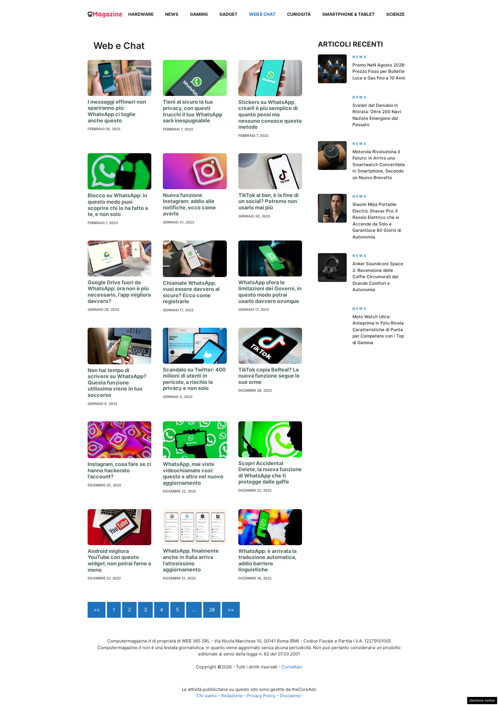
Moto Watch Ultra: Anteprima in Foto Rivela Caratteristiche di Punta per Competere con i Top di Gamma (378, 329)
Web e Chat (262, 14)
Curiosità (299, 14)
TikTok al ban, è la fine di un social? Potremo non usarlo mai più (268, 201)
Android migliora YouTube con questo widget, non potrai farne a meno (119, 560)
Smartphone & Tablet (348, 14)
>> (231, 610)
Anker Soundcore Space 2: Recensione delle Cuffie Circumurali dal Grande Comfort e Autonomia (377, 276)
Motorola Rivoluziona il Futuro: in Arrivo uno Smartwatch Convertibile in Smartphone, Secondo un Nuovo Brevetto (378, 164)
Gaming (199, 14)
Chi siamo (207, 695)
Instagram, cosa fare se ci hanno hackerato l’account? (119, 470)
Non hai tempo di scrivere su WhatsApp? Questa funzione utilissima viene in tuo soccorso (117, 382)
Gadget (228, 14)
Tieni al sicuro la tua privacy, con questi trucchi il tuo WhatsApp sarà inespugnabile (192, 111)
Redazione (232, 695)
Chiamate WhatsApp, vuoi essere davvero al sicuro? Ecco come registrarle (191, 292)
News (171, 14)
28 (212, 610)
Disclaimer (290, 695)
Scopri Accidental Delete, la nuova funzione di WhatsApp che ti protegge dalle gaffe (270, 472)
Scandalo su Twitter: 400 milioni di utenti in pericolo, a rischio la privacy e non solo (194, 379)
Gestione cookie (482, 700)
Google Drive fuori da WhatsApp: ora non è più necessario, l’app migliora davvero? (119, 291)
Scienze (395, 14)
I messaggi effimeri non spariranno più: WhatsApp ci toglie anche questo (117, 111)
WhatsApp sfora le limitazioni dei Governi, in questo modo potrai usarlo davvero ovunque (269, 291)
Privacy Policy (261, 695)
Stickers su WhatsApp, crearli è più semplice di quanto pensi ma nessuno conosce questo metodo (270, 114)
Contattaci (292, 667)
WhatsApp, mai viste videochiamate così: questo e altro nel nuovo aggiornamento (193, 473)
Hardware (141, 14)
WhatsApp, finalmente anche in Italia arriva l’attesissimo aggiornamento (191, 560)
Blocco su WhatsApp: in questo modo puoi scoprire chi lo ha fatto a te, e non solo (118, 204)
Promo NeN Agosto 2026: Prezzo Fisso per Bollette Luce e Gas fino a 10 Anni (378, 71)
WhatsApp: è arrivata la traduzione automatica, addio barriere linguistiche (267, 560)
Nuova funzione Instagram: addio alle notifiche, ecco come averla (189, 204)
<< (96, 610)
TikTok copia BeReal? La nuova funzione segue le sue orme (269, 376)
